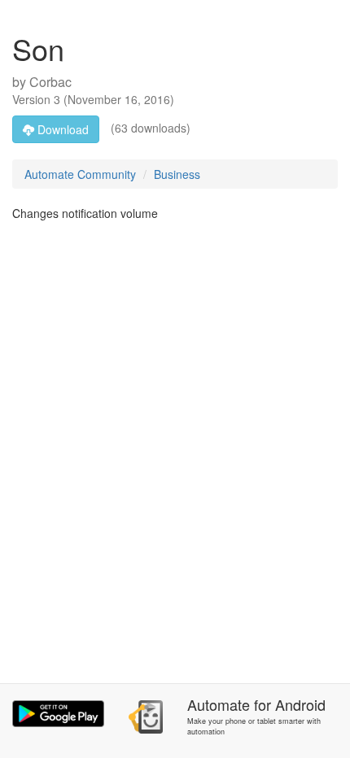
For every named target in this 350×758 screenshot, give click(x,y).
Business (177, 174)
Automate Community (80, 174)
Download (61, 129)
